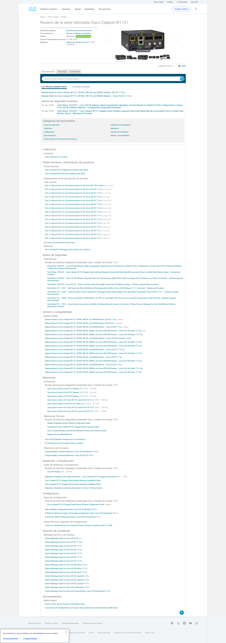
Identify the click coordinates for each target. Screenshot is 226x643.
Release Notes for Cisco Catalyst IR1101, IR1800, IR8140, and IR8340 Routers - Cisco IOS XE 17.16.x (83, 365)
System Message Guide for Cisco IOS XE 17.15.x (63, 553)
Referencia (115, 128)
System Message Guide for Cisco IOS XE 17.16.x (63, 550)
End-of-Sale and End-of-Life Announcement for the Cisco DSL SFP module (74, 185)
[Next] (176, 40)
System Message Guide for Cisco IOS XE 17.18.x (63, 542)
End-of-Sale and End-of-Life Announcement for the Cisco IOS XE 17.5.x (73, 238)
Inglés (183, 66)
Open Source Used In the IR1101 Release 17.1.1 (66, 396)
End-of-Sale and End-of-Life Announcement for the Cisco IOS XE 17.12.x (73, 204)
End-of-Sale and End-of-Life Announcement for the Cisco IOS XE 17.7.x (73, 231)
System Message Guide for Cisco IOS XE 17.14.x (63, 557)
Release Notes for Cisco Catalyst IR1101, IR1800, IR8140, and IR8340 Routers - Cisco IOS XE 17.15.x (86, 96)
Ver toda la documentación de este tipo (59, 243)
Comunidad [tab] (75, 72)
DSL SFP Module (54, 472)
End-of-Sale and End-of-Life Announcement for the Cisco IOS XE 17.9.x (73, 197)
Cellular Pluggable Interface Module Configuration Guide (68, 423)
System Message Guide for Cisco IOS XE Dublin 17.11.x (66, 568)
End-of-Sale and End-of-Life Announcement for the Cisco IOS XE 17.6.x (73, 223)
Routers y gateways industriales (78, 33)
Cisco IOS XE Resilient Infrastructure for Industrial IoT (65, 439)
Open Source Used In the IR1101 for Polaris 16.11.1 (67, 404)
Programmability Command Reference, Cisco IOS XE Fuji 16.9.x (69, 455)
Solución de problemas (119, 132)
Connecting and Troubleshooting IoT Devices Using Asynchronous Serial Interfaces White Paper (81, 608)
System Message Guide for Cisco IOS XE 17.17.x (63, 546)
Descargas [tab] (62, 72)
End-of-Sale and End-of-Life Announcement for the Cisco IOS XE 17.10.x (73, 219)
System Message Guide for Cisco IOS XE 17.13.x (63, 561)
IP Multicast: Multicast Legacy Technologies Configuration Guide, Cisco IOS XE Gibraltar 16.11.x (81, 513)
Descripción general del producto (79, 30)
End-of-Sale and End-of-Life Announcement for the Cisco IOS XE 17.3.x (73, 234)
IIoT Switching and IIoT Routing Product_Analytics (64, 443)
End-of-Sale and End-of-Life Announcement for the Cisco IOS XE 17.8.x (73, 227)
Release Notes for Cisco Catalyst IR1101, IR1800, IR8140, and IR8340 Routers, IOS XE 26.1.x (80, 323)
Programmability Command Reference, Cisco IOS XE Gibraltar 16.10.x (71, 452)
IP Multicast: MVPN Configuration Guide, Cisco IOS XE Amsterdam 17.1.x (73, 517)
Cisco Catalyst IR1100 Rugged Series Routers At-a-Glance (67, 249)
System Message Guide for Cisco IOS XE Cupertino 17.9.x (67, 576)
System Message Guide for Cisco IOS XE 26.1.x (63, 538)
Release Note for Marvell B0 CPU (59, 434)
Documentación (50, 135)
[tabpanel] (113, 94)
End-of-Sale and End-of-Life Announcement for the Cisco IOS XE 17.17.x (73, 189)
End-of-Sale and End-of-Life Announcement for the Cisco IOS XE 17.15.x (73, 193)
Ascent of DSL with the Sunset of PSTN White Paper (65, 604)
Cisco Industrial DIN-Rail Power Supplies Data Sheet (65, 174)
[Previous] (109, 40)
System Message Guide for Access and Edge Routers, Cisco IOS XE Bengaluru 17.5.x (77, 591)
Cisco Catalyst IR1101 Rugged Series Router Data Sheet (66, 170)
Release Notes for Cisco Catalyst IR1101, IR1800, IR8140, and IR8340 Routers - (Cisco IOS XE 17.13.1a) (84, 350)
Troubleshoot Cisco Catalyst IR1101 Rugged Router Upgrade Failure (73, 427)
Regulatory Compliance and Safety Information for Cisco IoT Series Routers (73, 488)
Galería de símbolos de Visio (77, 42)
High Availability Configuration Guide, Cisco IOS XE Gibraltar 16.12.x (71, 509)
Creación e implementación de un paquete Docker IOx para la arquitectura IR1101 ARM (78, 525)
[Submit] (182, 79)
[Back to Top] (182, 613)
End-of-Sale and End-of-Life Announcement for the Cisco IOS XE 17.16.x (73, 201)
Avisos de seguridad (51, 125)
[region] (34, 636)
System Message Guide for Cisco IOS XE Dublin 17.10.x (66, 572)
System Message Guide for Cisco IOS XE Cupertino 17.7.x (67, 584)
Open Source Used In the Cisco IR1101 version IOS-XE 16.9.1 (71, 411)
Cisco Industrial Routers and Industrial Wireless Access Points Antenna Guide (76, 431)
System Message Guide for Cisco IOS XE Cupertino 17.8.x (67, 580)
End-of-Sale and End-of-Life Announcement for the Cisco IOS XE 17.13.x (73, 212)
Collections (48, 128)
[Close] (66, 632)
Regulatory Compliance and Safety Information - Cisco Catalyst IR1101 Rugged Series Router (81, 477)
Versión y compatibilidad (120, 135)
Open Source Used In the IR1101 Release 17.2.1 (66, 392)
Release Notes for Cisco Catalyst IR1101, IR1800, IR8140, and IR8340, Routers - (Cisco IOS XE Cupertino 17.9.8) (88, 338)
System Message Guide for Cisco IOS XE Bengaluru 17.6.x (67, 587)
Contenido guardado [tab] (81, 87)
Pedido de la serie (83, 36)
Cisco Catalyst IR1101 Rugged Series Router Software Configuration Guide (76, 504)
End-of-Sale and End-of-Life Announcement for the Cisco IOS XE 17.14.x (73, 208)
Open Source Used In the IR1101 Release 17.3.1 (66, 389)
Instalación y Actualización (121, 125)
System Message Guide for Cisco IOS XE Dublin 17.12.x (66, 565)
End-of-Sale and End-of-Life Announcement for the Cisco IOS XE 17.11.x (73, 216)
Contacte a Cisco (165, 66)
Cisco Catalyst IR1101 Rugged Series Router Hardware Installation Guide (73, 480)
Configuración (49, 132)
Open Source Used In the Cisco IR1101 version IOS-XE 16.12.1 (71, 400)
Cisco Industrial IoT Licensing (56, 157)
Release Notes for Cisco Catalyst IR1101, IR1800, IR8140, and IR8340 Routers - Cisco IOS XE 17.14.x (83, 357)
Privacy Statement (10, 639)
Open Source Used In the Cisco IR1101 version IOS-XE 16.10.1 (71, 407)
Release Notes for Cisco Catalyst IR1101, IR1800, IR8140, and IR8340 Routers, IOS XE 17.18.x (83, 92)
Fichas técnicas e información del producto (60, 139)
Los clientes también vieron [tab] (54, 87)
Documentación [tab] (48, 72)
